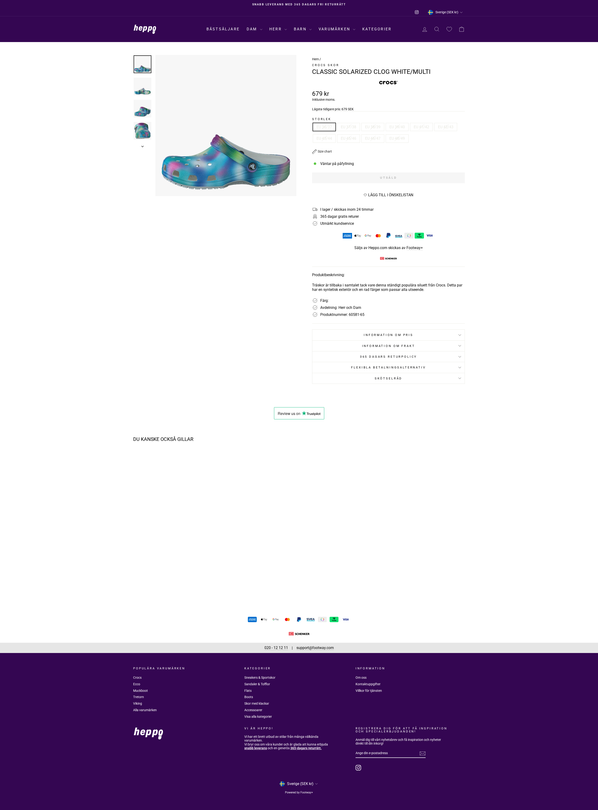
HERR (276, 29)
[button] (322, 151)
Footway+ (414, 248)
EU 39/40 (397, 127)
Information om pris (388, 335)
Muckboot (140, 690)
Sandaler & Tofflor (257, 684)
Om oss (361, 677)
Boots (248, 697)
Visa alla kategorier (258, 716)
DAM (253, 29)
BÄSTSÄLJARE (223, 29)
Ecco (136, 684)
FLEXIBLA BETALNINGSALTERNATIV (388, 367)
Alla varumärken (145, 710)
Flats (248, 690)
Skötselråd (388, 378)
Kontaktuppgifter (368, 684)
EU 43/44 (324, 138)
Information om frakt (388, 346)
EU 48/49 (397, 138)
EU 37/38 (348, 127)
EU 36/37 (324, 127)
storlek (321, 119)
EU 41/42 (421, 127)
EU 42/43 (445, 127)
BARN (301, 29)
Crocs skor (325, 65)
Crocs (137, 677)
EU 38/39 (373, 127)
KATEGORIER (377, 29)
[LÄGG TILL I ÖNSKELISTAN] (206, 459)
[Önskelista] (449, 29)
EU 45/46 (348, 138)
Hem (315, 59)
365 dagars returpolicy (388, 356)
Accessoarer (253, 710)
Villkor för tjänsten (369, 690)
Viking (137, 703)
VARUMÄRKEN (335, 29)
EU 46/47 (373, 138)
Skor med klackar (256, 703)
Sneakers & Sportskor (259, 677)
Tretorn (138, 697)
